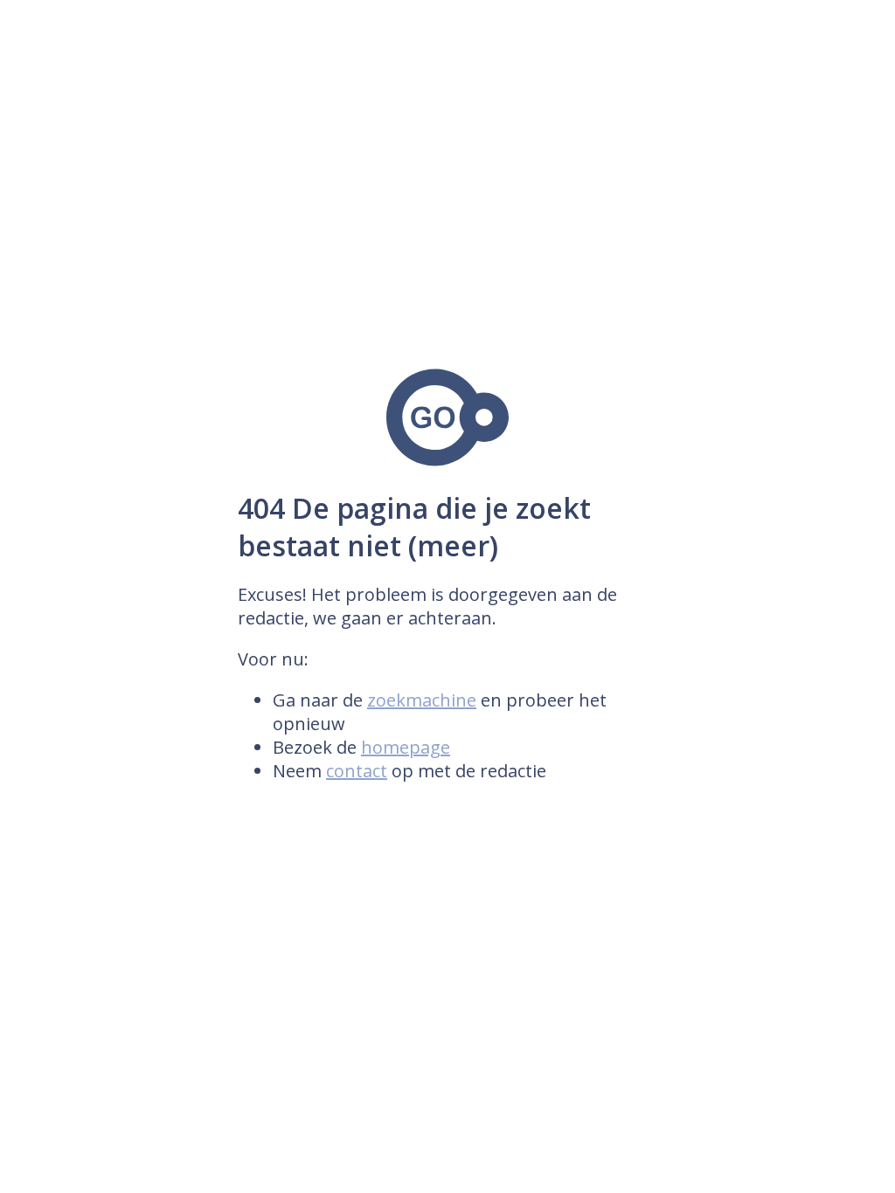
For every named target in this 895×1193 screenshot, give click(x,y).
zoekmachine (421, 700)
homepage (405, 747)
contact (356, 771)
